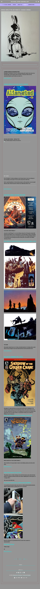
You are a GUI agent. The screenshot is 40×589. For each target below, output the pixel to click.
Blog (25, 4)
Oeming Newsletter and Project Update (16, 84)
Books (14, 4)
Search (20, 564)
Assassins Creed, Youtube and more (14, 195)
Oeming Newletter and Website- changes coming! (16, 10)
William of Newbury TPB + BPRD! (13, 356)
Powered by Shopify (27, 575)
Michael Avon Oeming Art (20, 1)
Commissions (31, 4)
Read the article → (8, 78)
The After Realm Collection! (12, 472)
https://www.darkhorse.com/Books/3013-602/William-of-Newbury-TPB (18, 415)
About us (20, 4)
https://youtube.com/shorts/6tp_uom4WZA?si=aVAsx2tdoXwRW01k (17, 482)
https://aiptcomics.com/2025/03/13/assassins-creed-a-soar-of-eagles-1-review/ (20, 241)
